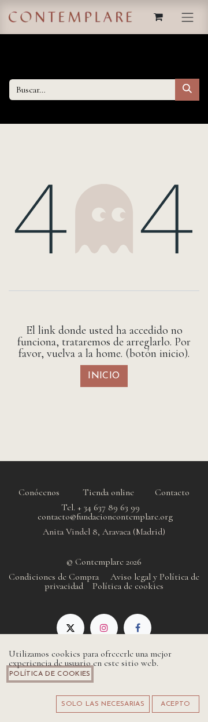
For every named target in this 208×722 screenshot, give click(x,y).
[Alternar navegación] (188, 17)
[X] (70, 628)
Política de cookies (50, 674)
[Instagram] (104, 628)
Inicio (104, 376)
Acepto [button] (175, 704)
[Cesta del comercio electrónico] (159, 17)
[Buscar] (187, 90)
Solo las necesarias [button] (102, 704)
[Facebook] (137, 628)
